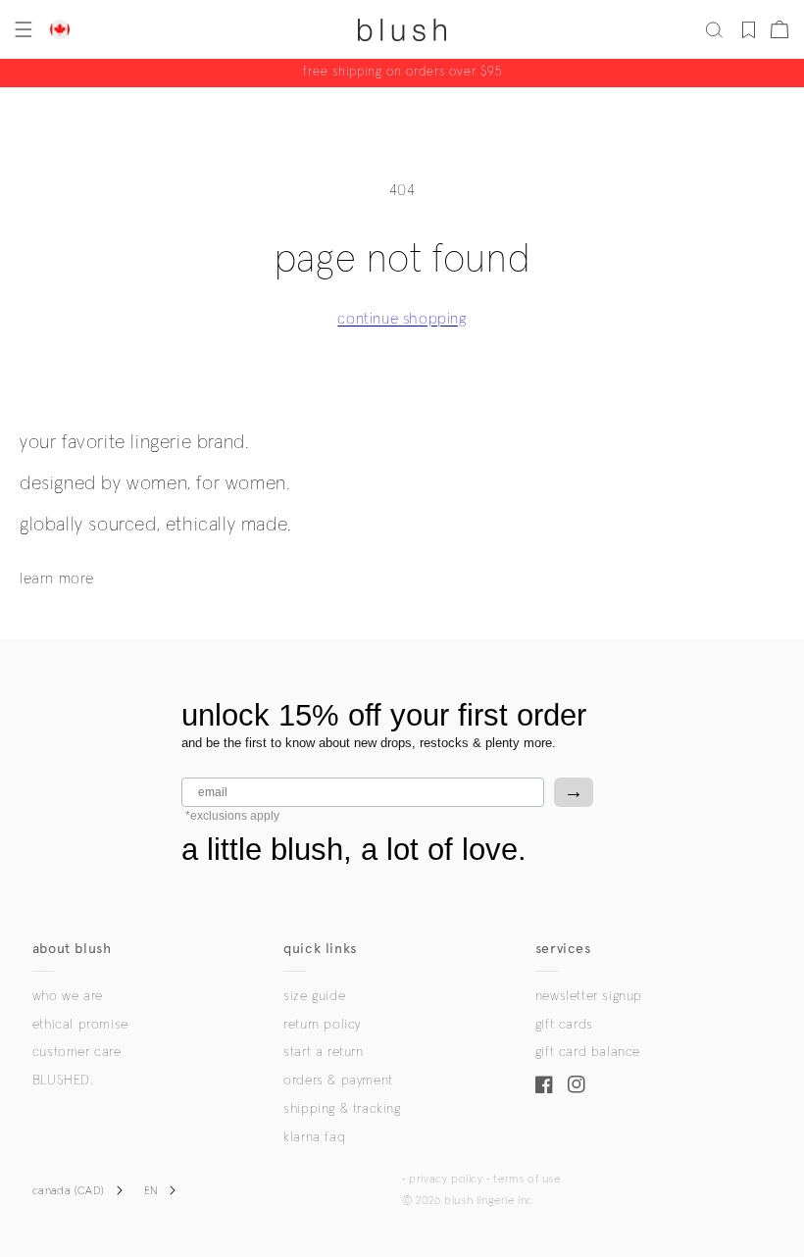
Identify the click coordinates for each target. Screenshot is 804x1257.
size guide (314, 996)
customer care (77, 1052)
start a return (323, 1052)
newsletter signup (588, 996)
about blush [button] (72, 948)
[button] (21, 29)
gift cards (564, 1024)
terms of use (526, 1179)
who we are (67, 996)
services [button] (563, 948)
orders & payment (338, 1080)
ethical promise (80, 1024)
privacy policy (445, 1179)
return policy (322, 1024)
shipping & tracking (341, 1109)
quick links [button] (320, 948)
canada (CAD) (68, 1191)
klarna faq (314, 1137)
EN (151, 1191)
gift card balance (587, 1052)
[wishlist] (748, 29)
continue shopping (401, 319)
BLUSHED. (62, 1080)
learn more (57, 578)
